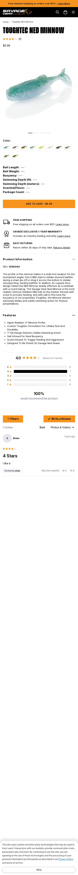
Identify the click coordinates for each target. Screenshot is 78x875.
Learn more (62, 224)
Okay (39, 869)
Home (5, 22)
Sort (43, 427)
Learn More (64, 3)
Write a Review (63, 419)
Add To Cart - (39, 203)
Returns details (61, 247)
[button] (12, 39)
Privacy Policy (66, 859)
